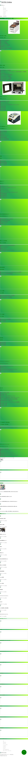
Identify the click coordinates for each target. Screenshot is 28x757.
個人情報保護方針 (6, 749)
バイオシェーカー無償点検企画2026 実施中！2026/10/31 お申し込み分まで (9, 491)
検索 (2, 459)
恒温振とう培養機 (2, 524)
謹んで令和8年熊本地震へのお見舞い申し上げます (6, 496)
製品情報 (4, 9)
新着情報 (4, 8)
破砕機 (1, 546)
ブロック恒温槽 (2, 583)
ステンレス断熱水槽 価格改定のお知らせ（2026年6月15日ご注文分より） (8, 501)
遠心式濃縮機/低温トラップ (3, 540)
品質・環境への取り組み (7, 750)
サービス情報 (5, 10)
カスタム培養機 (2, 577)
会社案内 (4, 11)
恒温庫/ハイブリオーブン (3, 534)
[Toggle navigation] (3, 5)
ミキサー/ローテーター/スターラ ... (4, 595)
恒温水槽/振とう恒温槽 (2, 518)
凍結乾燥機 (1, 589)
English (4, 14)
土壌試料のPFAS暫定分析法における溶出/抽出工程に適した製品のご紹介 (8, 506)
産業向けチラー (2, 552)
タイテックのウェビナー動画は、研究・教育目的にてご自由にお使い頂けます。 (9, 511)
